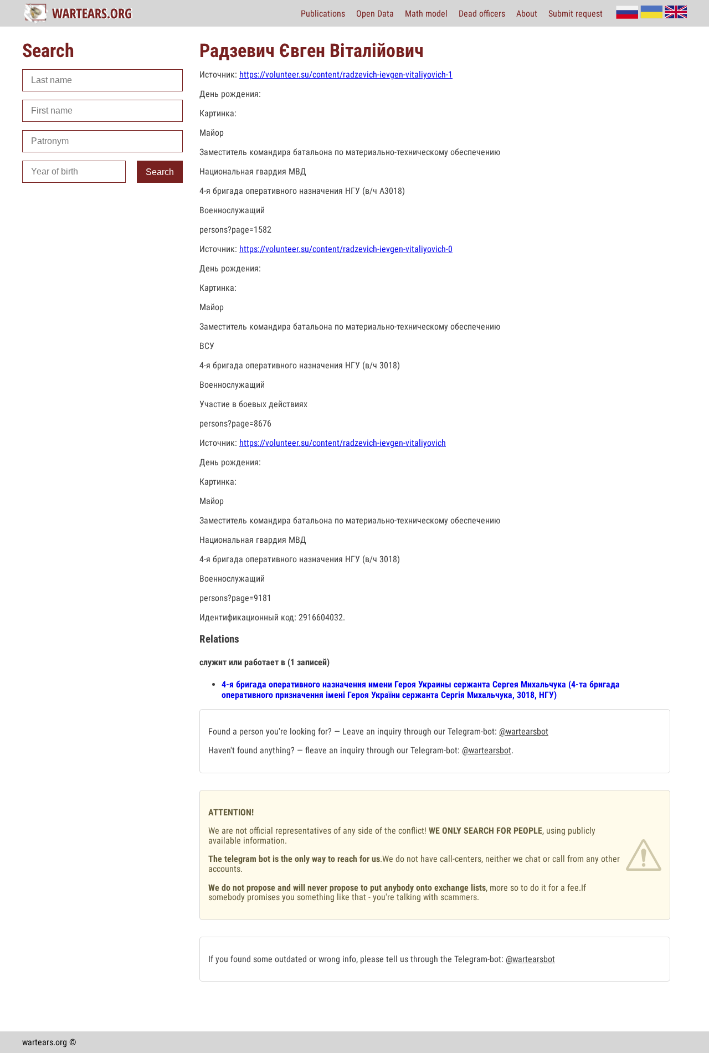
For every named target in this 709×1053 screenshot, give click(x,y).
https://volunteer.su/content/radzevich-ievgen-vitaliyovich (342, 443)
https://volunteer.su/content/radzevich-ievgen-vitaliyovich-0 (346, 249)
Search (160, 172)
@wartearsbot (523, 731)
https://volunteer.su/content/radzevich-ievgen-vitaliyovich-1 (346, 74)
